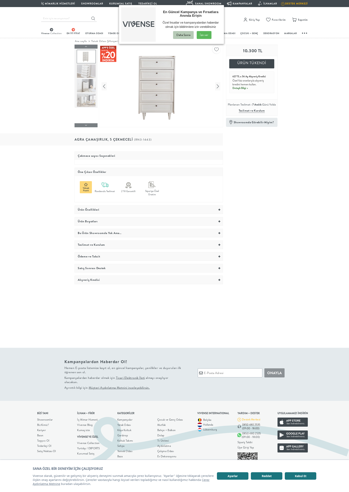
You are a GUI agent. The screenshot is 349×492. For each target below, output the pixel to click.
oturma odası (94, 33)
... (305, 33)
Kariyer (41, 430)
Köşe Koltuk (124, 430)
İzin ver (204, 35)
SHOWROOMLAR (92, 3)
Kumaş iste (83, 430)
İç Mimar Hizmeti (87, 419)
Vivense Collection (88, 443)
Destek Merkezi (251, 419)
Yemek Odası (124, 451)
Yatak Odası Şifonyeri (104, 41)
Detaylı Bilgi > (240, 88)
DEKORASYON (271, 33)
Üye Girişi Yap (246, 447)
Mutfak (161, 425)
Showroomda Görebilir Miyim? (254, 122)
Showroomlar (45, 419)
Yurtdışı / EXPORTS (88, 448)
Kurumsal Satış (85, 453)
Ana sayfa (81, 41)
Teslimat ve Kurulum (252, 111)
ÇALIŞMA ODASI (226, 33)
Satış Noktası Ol (46, 451)
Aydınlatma (164, 446)
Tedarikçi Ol (147, 3)
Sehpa (121, 446)
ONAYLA (274, 372)
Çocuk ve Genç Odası (170, 419)
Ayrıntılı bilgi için (107, 387)
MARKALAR (290, 33)
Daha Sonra (183, 35)
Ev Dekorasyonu (166, 456)
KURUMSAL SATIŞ (120, 3)
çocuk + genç (249, 33)
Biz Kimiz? (43, 425)
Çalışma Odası (165, 451)
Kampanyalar (124, 419)
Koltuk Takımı (125, 440)
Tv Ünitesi (163, 440)
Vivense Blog (85, 425)
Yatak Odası (124, 425)
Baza (120, 456)
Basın (40, 435)
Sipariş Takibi (245, 442)
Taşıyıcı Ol (43, 440)
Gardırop (122, 435)
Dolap (160, 435)
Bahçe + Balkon (166, 430)
